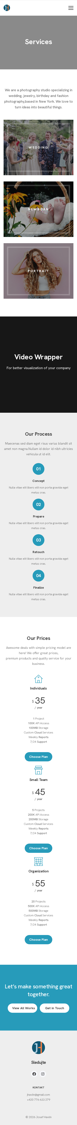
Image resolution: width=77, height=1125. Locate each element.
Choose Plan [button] (38, 757)
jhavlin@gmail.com (38, 1095)
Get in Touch (54, 1008)
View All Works (23, 1008)
